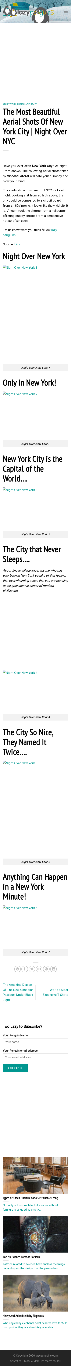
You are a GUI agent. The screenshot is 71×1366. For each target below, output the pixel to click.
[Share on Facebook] (24, 969)
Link (17, 244)
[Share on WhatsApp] (17, 969)
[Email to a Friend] (39, 969)
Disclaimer (31, 1361)
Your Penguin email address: (20, 1050)
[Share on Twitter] (32, 969)
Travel (34, 104)
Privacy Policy (51, 1361)
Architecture (9, 104)
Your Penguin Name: (15, 1035)
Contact (16, 1361)
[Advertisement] (35, 60)
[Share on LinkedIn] (53, 969)
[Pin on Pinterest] (46, 969)
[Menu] (65, 11)
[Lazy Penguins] (28, 11)
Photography (23, 104)
